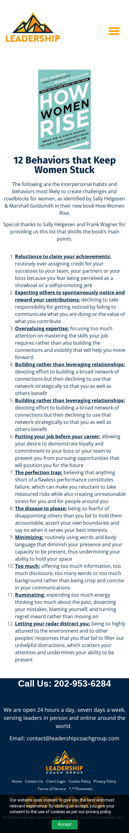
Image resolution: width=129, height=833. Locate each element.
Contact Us (34, 781)
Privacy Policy (105, 781)
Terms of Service (52, 788)
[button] (114, 31)
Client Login (56, 781)
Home (17, 781)
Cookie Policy (80, 781)
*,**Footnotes (81, 788)
